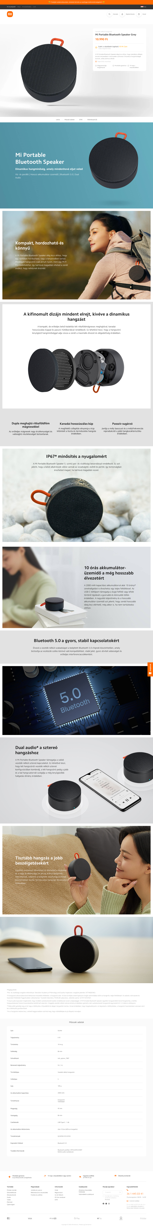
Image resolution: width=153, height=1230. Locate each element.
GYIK (56, 1199)
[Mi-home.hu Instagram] (109, 1203)
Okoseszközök (11, 1195)
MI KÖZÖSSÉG (26, 7)
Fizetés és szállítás (36, 1195)
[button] (113, 14)
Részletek (107, 1199)
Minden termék (11, 1190)
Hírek (56, 1190)
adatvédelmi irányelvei (137, 1206)
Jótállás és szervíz (36, 1190)
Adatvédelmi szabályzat (86, 1194)
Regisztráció (59, 1192)
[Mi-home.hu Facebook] (103, 1203)
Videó (9, 1199)
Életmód (9, 1202)
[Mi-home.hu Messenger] (106, 1203)
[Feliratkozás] (120, 1192)
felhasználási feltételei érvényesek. (136, 1208)
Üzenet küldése (134, 1201)
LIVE (34, 7)
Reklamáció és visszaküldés (39, 1192)
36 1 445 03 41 (135, 1194)
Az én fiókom (59, 1195)
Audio (9, 1197)
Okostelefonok (11, 1192)
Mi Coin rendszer (60, 1197)
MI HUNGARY (11, 7)
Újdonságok (11, 1204)
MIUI (18, 7)
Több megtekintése (104, 48)
